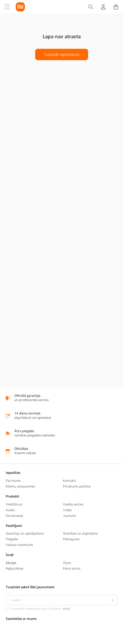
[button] (7, 7)
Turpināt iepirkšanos (62, 54)
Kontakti (69, 480)
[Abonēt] (112, 600)
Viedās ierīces (73, 504)
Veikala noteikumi (19, 545)
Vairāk (66, 608)
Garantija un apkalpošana (25, 533)
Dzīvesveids (14, 515)
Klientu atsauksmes (20, 486)
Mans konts (71, 568)
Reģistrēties (14, 568)
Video (67, 510)
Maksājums (71, 539)
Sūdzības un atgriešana (80, 533)
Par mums (13, 480)
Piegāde (12, 539)
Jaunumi (69, 515)
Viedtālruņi (14, 504)
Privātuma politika (77, 486)
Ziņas (67, 563)
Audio (10, 510)
